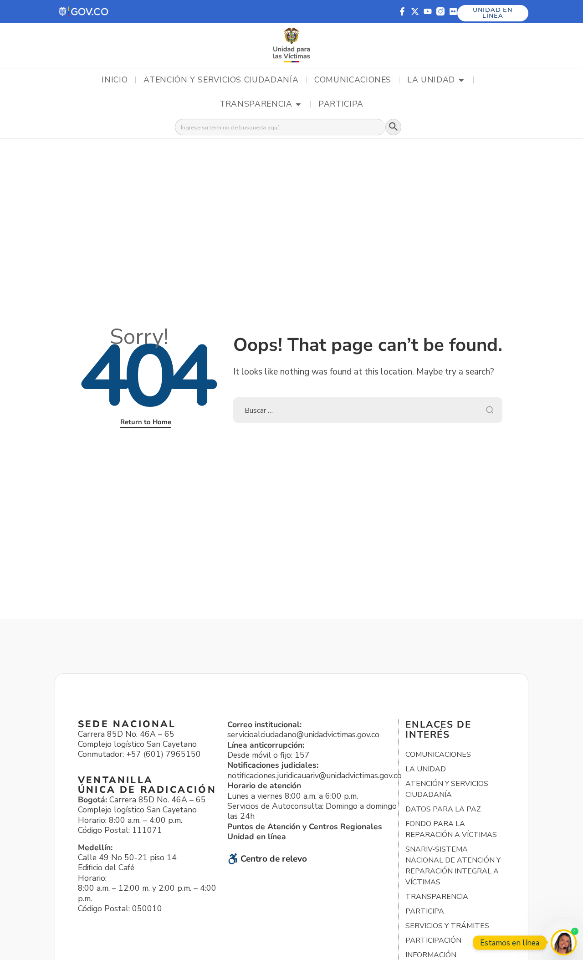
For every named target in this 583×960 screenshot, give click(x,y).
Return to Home (145, 421)
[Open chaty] (564, 942)
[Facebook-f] (402, 11)
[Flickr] (453, 11)
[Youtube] (428, 11)
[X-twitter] (415, 11)
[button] (84, 11)
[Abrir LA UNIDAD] (461, 80)
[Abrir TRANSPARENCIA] (298, 104)
